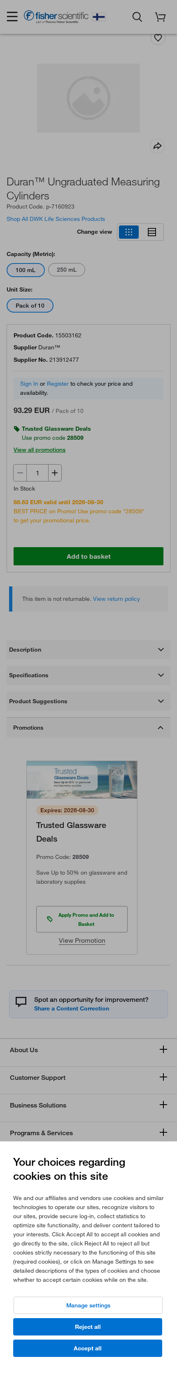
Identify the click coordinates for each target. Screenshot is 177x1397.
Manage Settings (88, 1305)
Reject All (88, 1327)
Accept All (88, 1348)
